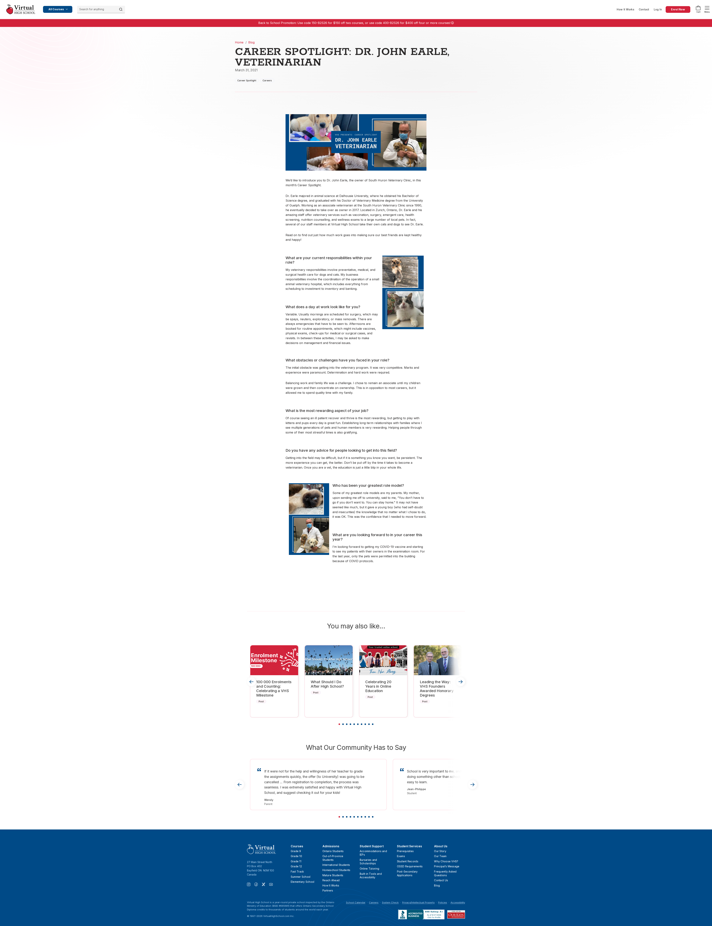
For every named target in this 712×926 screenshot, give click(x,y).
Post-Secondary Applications (407, 873)
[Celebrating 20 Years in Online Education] (383, 660)
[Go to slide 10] (372, 724)
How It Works (625, 9)
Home (239, 42)
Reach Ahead (330, 880)
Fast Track (297, 871)
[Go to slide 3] (346, 724)
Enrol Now (678, 9)
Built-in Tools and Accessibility (371, 875)
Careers (267, 80)
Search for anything (91, 9)
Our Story (440, 851)
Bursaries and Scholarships (368, 861)
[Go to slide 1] (339, 724)
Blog (251, 42)
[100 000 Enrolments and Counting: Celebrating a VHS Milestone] (274, 660)
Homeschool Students (336, 870)
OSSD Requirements (410, 866)
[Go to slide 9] (369, 724)
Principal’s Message (446, 866)
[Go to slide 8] (365, 724)
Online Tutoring (369, 868)
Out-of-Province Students (332, 858)
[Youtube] (271, 885)
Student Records (407, 861)
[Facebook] (258, 885)
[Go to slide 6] (358, 724)
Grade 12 (296, 866)
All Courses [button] (56, 9)
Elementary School (302, 881)
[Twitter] (265, 885)
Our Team (440, 856)
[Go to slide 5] (354, 724)
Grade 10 (296, 856)
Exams (401, 856)
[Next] (460, 681)
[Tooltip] (452, 23)
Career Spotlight (246, 80)
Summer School (301, 876)
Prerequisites (405, 851)
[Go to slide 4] (350, 724)
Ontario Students (333, 851)
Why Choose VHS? (446, 861)
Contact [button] (644, 9)
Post (261, 701)
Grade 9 (296, 851)
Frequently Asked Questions (445, 873)
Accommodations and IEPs (373, 853)
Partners (327, 890)
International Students (336, 864)
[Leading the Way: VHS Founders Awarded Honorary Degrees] (438, 660)
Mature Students (332, 875)
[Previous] (251, 681)
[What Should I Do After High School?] (329, 660)
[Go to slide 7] (361, 724)
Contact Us (441, 880)
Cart (698, 12)
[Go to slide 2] (343, 724)
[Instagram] (250, 885)
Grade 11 (296, 861)
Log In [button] (658, 9)
